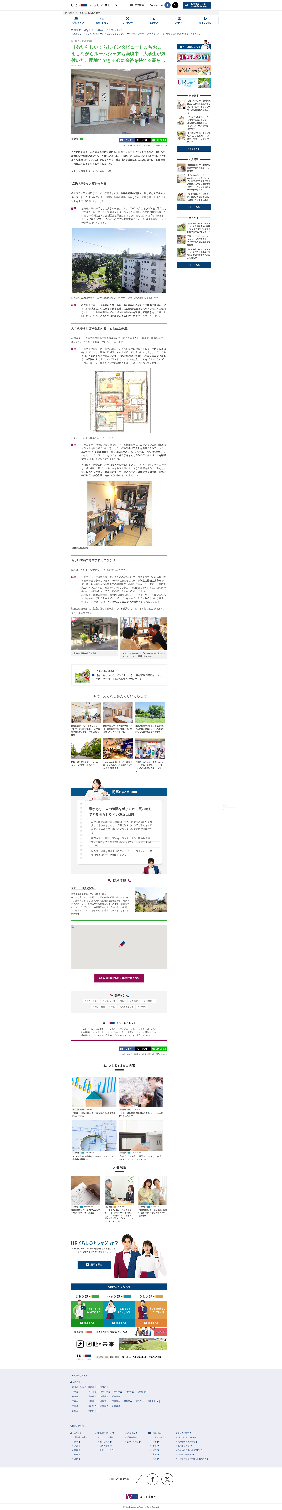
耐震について (105, 1450)
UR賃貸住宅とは (104, 1433)
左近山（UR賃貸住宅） (83, 888)
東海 (76, 1446)
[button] (122, 944)
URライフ (115, 30)
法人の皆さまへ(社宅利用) (189, 1450)
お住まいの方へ (184, 1454)
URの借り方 (130, 1433)
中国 (76, 1454)
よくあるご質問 (182, 1433)
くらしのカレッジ (100, 30)
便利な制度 (104, 1442)
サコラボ (85, 197)
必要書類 (131, 1437)
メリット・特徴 (106, 1437)
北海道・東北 (80, 1437)
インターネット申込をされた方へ (192, 1459)
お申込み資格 (133, 1442)
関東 (76, 1442)
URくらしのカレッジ (187, 1437)
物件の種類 (104, 1446)
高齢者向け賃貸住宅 (186, 1442)
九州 (76, 1459)
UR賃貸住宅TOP (79, 30)
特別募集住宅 (183, 1446)
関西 (76, 1450)
